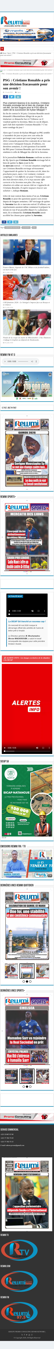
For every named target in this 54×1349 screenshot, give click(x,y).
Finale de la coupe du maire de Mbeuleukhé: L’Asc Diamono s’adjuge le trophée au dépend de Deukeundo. (27, 338)
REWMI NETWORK (38, 1332)
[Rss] (22, 1334)
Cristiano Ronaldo (12, 227)
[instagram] (32, 1334)
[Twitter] (27, 1334)
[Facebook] (24, 1334)
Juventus (26, 227)
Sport (9, 53)
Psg (34, 227)
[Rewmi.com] (16, 21)
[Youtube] (29, 1334)
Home (4, 53)
